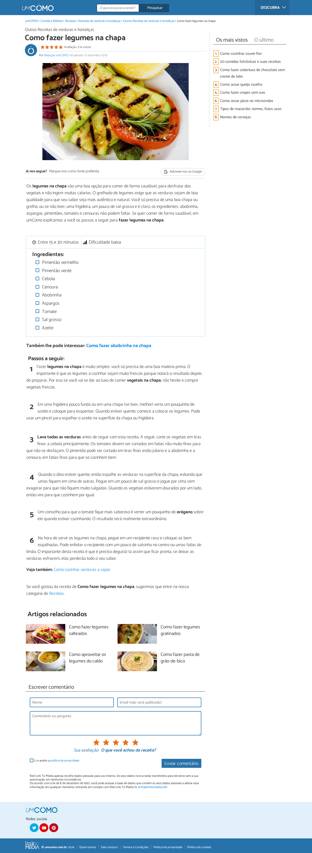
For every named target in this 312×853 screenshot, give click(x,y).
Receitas (70, 21)
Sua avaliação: (86, 750)
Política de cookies (199, 847)
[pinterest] (53, 827)
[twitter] (34, 827)
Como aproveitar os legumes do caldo (87, 658)
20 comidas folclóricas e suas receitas (250, 61)
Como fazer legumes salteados (88, 630)
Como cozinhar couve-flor (241, 53)
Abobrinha (51, 295)
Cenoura (49, 287)
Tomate (49, 311)
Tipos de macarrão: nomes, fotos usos (251, 109)
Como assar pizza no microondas (246, 101)
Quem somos (87, 847)
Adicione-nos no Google (185, 171)
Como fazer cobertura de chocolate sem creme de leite (252, 73)
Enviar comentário (181, 763)
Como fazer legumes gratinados (180, 630)
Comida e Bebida (51, 21)
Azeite (47, 328)
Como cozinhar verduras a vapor (82, 569)
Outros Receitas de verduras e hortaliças (148, 21)
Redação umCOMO (56, 55)
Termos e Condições (135, 847)
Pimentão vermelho (59, 262)
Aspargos (50, 303)
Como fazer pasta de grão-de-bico (180, 658)
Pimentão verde (56, 271)
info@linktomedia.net (152, 787)
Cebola (48, 279)
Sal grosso (51, 319)
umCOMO (31, 21)
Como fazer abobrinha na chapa (118, 345)
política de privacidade (64, 760)
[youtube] (43, 827)
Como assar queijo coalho (241, 84)
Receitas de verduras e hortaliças (99, 21)
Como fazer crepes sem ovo (242, 92)
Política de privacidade (167, 847)
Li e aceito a (56, 760)
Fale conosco (109, 847)
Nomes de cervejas (235, 117)
